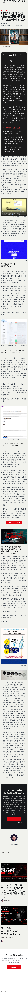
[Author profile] (14, 838)
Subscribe (14, 819)
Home (3, 979)
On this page (6, 46)
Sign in (20, 822)
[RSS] (5, 991)
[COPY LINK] (19, 852)
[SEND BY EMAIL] (25, 852)
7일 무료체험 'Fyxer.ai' (14, 522)
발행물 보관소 (4, 10)
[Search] (26, 2)
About (17, 979)
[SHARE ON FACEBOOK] (3, 852)
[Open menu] (2, 2)
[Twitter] (2, 991)
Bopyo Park (5, 23)
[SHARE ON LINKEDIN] (8, 852)
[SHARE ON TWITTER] (14, 852)
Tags (2, 982)
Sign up (3, 985)
